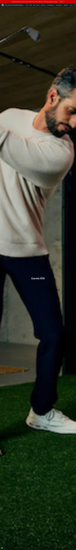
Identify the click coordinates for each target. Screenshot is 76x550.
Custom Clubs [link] (58, 5)
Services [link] (43, 5)
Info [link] (70, 5)
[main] (38, 278)
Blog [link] (34, 5)
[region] (38, 2)
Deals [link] (31, 5)
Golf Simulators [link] (50, 5)
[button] (74, 5)
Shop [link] (38, 5)
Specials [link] (65, 5)
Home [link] (27, 5)
